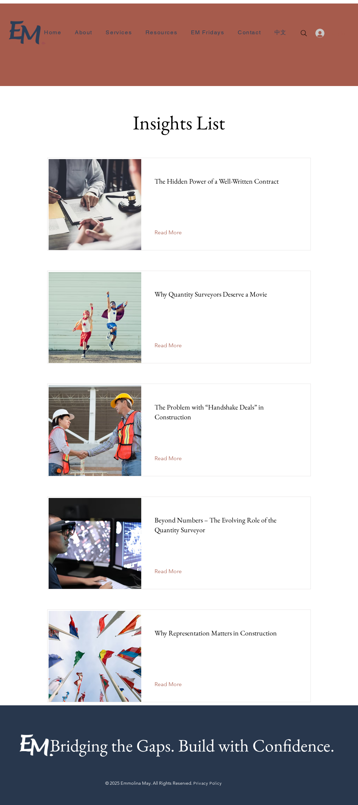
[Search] (303, 33)
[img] (27, 44)
